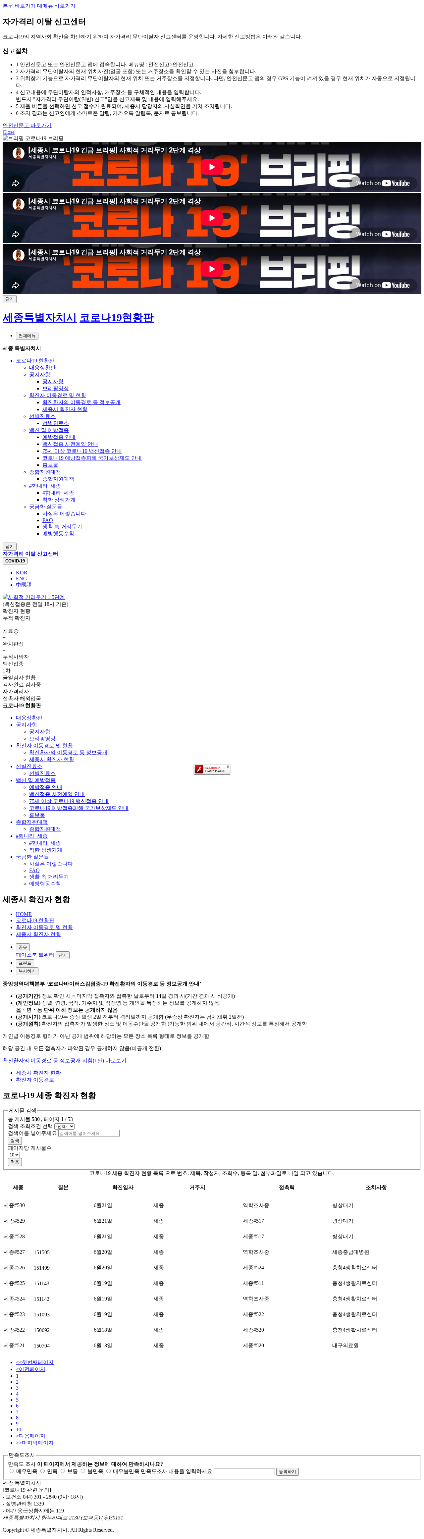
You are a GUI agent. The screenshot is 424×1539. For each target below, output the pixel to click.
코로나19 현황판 (35, 920)
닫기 (62, 955)
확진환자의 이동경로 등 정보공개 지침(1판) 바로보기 (65, 1060)
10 (18, 1429)
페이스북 (26, 955)
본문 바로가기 (19, 6)
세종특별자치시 (40, 317)
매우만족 (26, 1471)
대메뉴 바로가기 (56, 6)
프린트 (25, 963)
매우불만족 (125, 1471)
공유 (23, 947)
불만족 (94, 1471)
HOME (24, 914)
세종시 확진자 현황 (38, 934)
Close (9, 132)
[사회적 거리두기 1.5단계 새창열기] (34, 597)
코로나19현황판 (117, 317)
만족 (52, 1471)
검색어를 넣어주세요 (32, 1133)
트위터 (46, 955)
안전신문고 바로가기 (27, 125)
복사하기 (27, 971)
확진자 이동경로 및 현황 (44, 927)
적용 (15, 1161)
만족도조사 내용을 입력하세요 (176, 1471)
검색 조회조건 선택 (30, 1126)
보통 (72, 1471)
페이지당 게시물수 (30, 1148)
